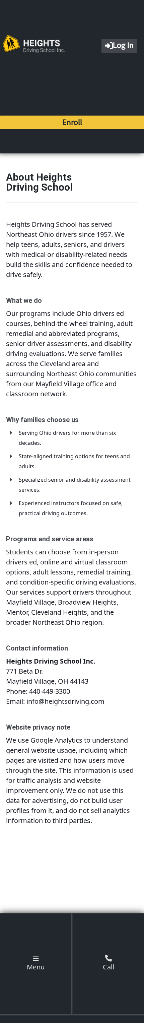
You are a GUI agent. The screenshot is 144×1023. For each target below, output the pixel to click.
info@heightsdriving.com (65, 701)
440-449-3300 (49, 691)
